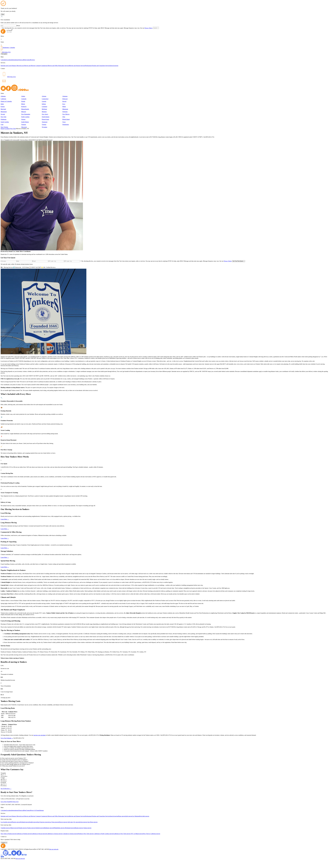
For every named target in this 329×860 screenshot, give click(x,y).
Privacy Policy (148, 28)
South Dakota (25, 122)
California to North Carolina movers (103, 833)
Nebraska (65, 111)
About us (20, 60)
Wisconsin (24, 127)
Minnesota (65, 109)
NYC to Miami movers (137, 833)
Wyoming (44, 127)
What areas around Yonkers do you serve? (13, 766)
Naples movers (31, 828)
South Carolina (5, 122)
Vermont (23, 124)
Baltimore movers (49, 828)
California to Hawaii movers (39, 833)
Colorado (23, 99)
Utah (2, 124)
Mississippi (4, 111)
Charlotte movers (5, 828)
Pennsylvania (45, 119)
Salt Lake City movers (74, 822)
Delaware (65, 99)
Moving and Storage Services (77, 65)
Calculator (3, 60)
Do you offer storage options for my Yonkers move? (16, 764)
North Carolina (25, 117)
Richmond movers (70, 828)
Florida (23, 101)
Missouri (23, 111)
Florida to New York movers (86, 833)
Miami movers (14, 828)
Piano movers (122, 816)
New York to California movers (151, 833)
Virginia (44, 124)
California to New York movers (122, 833)
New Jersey (45, 114)
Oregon (23, 119)
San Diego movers (92, 822)
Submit (155, 28)
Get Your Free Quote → (238, 261)
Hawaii (64, 101)
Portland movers (24, 822)
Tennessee (44, 122)
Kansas (3, 106)
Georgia (44, 101)
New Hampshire (25, 114)
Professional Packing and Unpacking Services (97, 65)
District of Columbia (6, 101)
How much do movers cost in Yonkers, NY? (14, 758)
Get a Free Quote (5, 801)
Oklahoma (3, 119)
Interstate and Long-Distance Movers (11, 65)
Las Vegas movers (54, 822)
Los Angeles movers (6, 822)
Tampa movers (87, 828)
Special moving (114, 65)
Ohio (63, 117)
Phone (18, 25)
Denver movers (63, 822)
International (15, 60)
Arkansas (64, 96)
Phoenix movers (16, 822)
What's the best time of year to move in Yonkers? (15, 761)
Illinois (23, 104)
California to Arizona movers (55, 833)
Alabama (3, 96)
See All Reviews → (6, 788)
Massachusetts (25, 109)
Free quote (4, 54)
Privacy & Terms (34, 810)
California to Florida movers (23, 833)
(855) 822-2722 (6, 52)
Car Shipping (135, 816)
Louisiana (44, 106)
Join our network (53, 849)
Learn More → (5, 519)
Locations (9, 60)
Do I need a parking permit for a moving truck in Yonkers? (18, 763)
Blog (24, 60)
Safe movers (129, 816)
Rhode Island (66, 119)
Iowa (63, 104)
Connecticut (45, 99)
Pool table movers (144, 816)
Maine (64, 106)
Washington (65, 124)
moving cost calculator (39, 735)
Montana (44, 111)
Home (2, 128)
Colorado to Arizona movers (70, 833)
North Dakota (45, 117)
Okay (2, 14)
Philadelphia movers (59, 828)
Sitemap (41, 810)
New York (3, 117)
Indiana (44, 104)
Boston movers (79, 828)
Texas (64, 122)
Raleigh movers (40, 828)
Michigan (44, 109)
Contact (28, 60)
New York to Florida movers (8, 833)
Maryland (3, 109)
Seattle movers (33, 822)
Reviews (32, 60)
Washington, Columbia (8, 47)
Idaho (2, 104)
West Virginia (4, 127)
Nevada (3, 114)
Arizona (44, 96)
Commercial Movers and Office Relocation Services (55, 65)
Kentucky (24, 106)
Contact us (4, 842)
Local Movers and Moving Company (31, 65)
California (3, 99)
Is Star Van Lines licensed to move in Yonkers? (15, 759)
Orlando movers (22, 828)
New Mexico (65, 114)
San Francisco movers (43, 822)
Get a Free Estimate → (7, 738)
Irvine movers (83, 822)
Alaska (23, 96)
